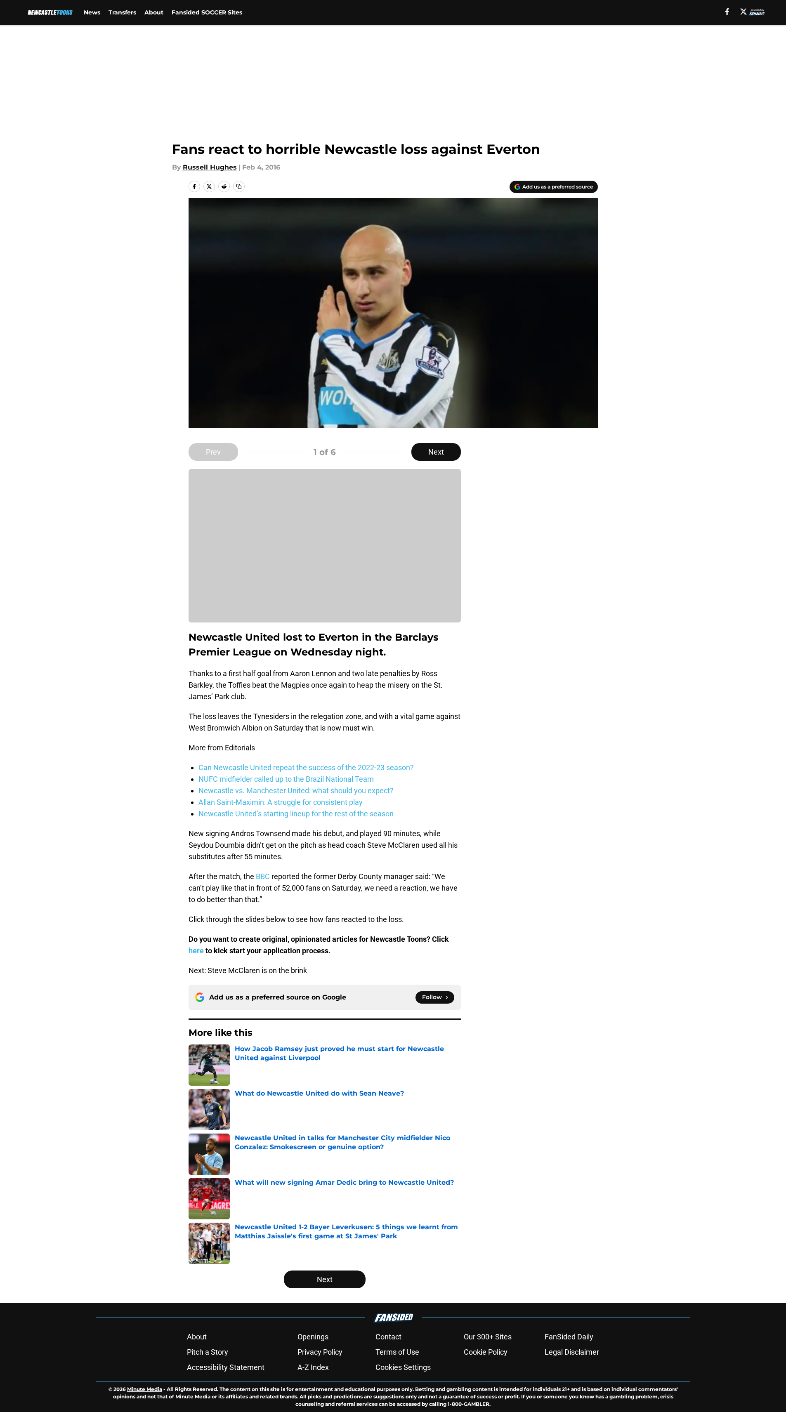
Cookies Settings (403, 1367)
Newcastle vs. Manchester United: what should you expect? (296, 790)
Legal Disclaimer (572, 1352)
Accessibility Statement (225, 1367)
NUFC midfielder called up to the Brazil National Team (286, 779)
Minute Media (144, 1389)
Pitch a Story (207, 1352)
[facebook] (727, 11)
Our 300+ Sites (488, 1336)
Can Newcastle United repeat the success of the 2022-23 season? (306, 767)
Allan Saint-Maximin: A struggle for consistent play (280, 802)
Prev (213, 452)
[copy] (239, 186)
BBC (263, 876)
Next (436, 452)
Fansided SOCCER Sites (207, 12)
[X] (743, 11)
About (153, 12)
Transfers (122, 12)
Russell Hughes (210, 167)
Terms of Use (397, 1352)
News (92, 12)
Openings (312, 1336)
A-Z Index (313, 1367)
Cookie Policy (485, 1352)
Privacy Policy (319, 1352)
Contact (388, 1336)
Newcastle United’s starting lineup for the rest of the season (296, 813)
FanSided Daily (569, 1336)
